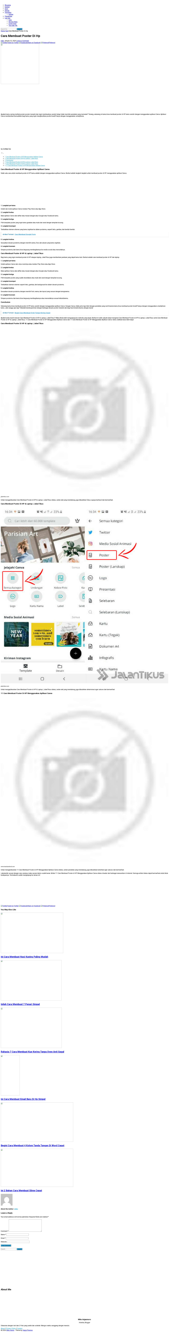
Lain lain (7, 18)
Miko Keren (10, 1330)
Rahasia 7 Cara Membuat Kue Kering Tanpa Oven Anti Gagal (32, 1051)
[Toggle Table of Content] (2, 153)
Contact (19, 1328)
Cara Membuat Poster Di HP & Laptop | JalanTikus (22, 162)
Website (4, 1242)
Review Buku (13, 22)
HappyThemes (28, 1330)
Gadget (7, 7)
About (3, 1328)
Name (3, 1234)
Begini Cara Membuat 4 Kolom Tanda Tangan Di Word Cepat (32, 1145)
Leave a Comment (23, 41)
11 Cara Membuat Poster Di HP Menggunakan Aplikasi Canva (25, 165)
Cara (10, 20)
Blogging (8, 5)
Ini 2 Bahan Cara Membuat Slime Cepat (21, 1190)
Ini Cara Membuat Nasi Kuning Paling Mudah (24, 956)
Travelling (8, 12)
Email (3, 1238)
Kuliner (11, 14)
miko (2, 41)
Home (3, 31)
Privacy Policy (11, 1328)
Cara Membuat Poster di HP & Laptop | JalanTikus (22, 158)
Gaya (6, 9)
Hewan (7, 11)
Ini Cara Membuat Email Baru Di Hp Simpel (23, 1099)
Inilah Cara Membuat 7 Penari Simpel (20, 1004)
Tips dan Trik (13, 25)
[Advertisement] (59, 98)
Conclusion (9, 160)
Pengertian (8, 16)
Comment (4, 1231)
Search (20, 29)
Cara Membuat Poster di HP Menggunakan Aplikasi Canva (24, 157)
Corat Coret (12, 24)
